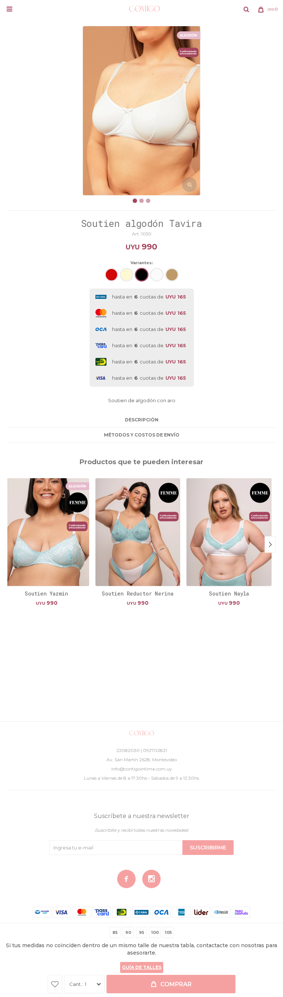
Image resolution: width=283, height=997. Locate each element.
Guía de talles (141, 967)
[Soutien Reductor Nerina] (138, 532)
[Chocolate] (171, 274)
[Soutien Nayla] (229, 532)
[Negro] (141, 274)
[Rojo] (111, 274)
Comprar (176, 984)
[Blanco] (156, 274)
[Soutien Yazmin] (47, 532)
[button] (246, 9)
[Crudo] (126, 274)
